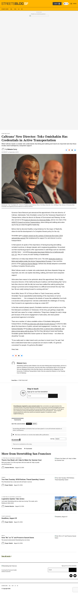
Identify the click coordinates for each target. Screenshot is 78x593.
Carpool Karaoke (17, 329)
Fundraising (18, 458)
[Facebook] (71, 575)
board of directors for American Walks (37, 220)
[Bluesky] (74, 575)
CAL (11, 9)
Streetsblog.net (6, 133)
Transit (3, 477)
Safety (3, 535)
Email (29, 395)
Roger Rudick (9, 485)
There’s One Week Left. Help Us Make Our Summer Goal (21, 460)
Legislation (18, 496)
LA (18, 9)
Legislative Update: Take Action (13, 499)
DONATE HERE (5, 9)
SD (22, 9)
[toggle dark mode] (66, 3)
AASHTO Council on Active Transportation (26, 222)
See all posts (6, 556)
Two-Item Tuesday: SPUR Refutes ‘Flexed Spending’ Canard (23, 479)
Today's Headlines (6, 516)
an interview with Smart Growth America (41, 324)
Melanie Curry (12, 149)
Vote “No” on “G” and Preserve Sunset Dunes (18, 538)
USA (15, 9)
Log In (56, 3)
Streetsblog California (9, 458)
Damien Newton (9, 467)
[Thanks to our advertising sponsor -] (39, 72)
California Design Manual (29, 264)
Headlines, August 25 (9, 518)
